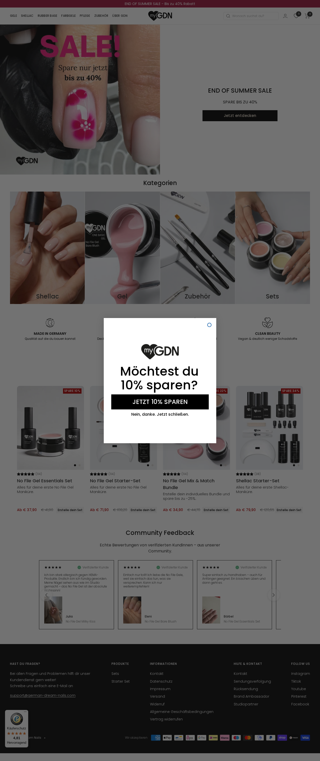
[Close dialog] (209, 325)
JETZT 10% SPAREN (160, 401)
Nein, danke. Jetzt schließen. (160, 414)
